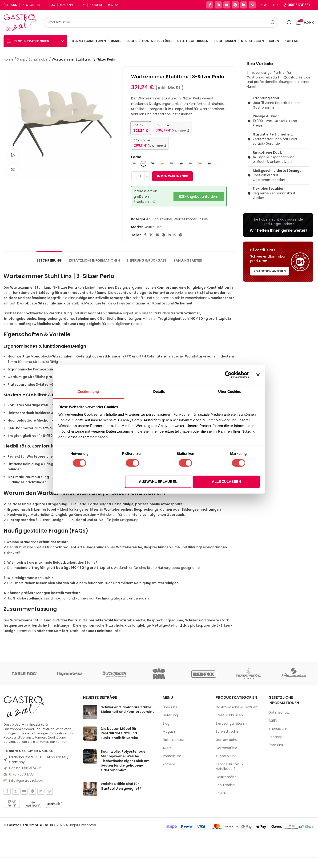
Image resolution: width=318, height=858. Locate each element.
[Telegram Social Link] (181, 235)
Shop (21, 59)
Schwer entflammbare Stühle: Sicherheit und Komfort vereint (127, 709)
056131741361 (299, 5)
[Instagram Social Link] (218, 4)
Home (8, 59)
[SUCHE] (273, 22)
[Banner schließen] (258, 375)
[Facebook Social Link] (209, 4)
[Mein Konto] (289, 22)
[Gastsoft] (33, 804)
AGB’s (167, 748)
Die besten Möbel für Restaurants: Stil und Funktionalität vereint (120, 733)
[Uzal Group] (12, 804)
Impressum (172, 756)
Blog (166, 723)
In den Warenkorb (172, 176)
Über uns (170, 707)
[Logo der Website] (21, 22)
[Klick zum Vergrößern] (13, 170)
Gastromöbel (226, 777)
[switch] (132, 463)
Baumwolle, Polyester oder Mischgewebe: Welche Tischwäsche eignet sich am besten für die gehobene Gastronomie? (125, 760)
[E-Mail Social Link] (157, 235)
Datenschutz (173, 740)
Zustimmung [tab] (88, 392)
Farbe (136, 157)
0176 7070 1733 (21, 774)
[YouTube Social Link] (226, 4)
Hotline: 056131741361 (25, 768)
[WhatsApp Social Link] (252, 4)
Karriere (169, 764)
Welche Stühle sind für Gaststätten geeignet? (121, 786)
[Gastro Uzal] (24, 706)
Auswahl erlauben (158, 482)
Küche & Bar (226, 756)
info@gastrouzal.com (26, 780)
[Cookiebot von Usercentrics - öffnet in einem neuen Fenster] (228, 374)
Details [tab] (159, 392)
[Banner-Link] (278, 225)
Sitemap (275, 737)
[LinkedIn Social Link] (243, 4)
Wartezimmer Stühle (191, 219)
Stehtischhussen (229, 715)
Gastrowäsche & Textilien (237, 707)
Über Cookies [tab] (229, 392)
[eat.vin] (54, 804)
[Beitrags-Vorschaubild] (90, 712)
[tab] (49, 258)
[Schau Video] (13, 155)
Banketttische (227, 731)
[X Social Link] (151, 235)
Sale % (221, 793)
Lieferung (170, 715)
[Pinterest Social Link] (235, 4)
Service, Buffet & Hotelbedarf (229, 766)
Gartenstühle (226, 748)
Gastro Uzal (153, 227)
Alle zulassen (226, 482)
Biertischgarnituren (231, 723)
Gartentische (226, 740)
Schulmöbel (38, 59)
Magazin (169, 731)
